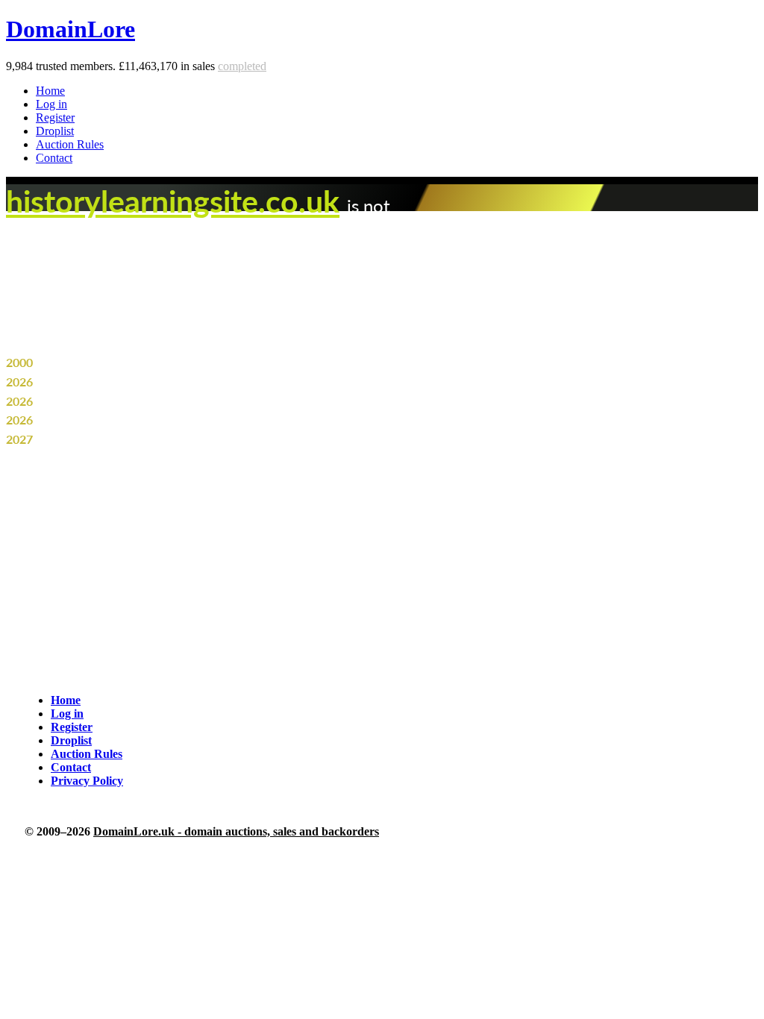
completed (242, 66)
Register (55, 117)
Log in (51, 104)
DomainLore (70, 29)
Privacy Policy (87, 780)
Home (50, 90)
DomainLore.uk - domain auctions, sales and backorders (236, 831)
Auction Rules (70, 144)
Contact (54, 157)
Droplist (55, 131)
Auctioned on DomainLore (105, 419)
